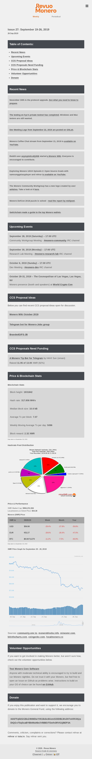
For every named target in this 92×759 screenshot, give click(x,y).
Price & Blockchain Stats (24, 69)
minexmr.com (67, 633)
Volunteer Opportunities (24, 73)
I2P (57, 754)
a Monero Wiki (54, 156)
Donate (15, 78)
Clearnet (37, 754)
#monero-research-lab (47, 254)
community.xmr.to (27, 633)
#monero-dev (31, 267)
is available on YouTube (54, 174)
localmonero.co (54, 637)
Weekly (36, 17)
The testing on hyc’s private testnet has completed (34, 115)
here (37, 189)
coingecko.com (36, 637)
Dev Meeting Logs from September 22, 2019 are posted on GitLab (41, 130)
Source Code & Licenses (46, 751)
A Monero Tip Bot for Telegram (26, 358)
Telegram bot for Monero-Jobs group (29, 324)
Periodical (56, 17)
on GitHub (47, 684)
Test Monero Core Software (24, 669)
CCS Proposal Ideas (22, 61)
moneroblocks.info (48, 633)
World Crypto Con (62, 284)
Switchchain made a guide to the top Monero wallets (35, 212)
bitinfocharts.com (17, 637)
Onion (49, 754)
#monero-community (55, 240)
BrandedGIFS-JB (19, 334)
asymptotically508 (30, 156)
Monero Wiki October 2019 (24, 314)
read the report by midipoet (61, 201)
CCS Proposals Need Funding (27, 65)
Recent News (18, 52)
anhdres (14, 189)
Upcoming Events (20, 56)
